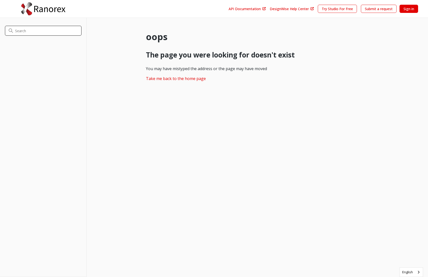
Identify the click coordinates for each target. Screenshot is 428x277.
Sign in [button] (408, 8)
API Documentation (245, 8)
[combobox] (411, 272)
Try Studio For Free (337, 8)
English (407, 272)
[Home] (43, 9)
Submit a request (379, 8)
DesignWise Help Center (289, 8)
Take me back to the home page (176, 78)
